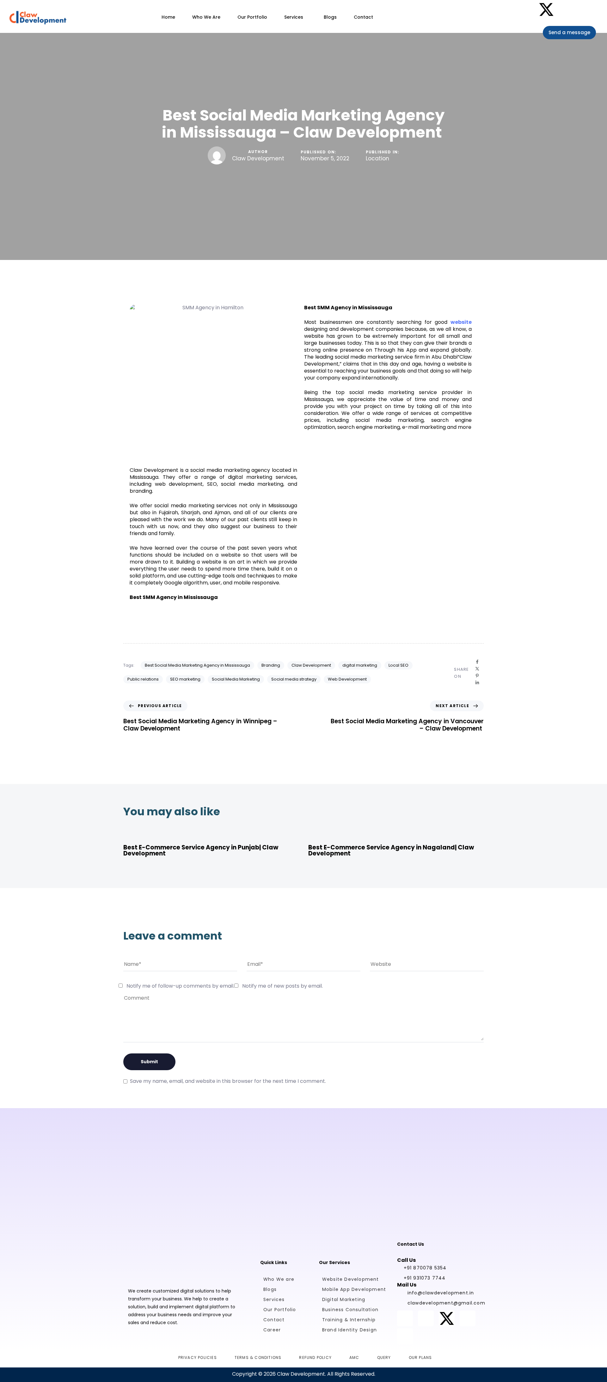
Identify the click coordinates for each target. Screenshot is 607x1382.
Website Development (350, 1279)
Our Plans (420, 1357)
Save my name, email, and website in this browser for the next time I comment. (228, 1081)
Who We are (278, 1279)
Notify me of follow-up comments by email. (180, 986)
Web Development (347, 679)
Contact (363, 17)
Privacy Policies (197, 1357)
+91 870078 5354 (425, 1268)
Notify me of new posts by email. (282, 986)
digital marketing (359, 665)
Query (384, 1357)
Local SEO (398, 665)
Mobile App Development (354, 1289)
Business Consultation (350, 1309)
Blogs (330, 17)
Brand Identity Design (349, 1330)
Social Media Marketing (236, 679)
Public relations (143, 679)
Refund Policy (315, 1357)
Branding (270, 665)
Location (377, 158)
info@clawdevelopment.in (441, 1293)
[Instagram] (525, 9)
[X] (477, 669)
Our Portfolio (252, 17)
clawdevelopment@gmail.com (443, 1303)
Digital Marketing (343, 1299)
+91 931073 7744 (425, 1278)
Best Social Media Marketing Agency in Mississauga (197, 665)
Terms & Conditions (258, 1357)
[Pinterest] (567, 9)
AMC (354, 1357)
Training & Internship (349, 1320)
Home (168, 17)
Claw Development (258, 158)
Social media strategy (293, 679)
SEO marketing (185, 679)
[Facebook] (504, 9)
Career (272, 1330)
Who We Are (206, 17)
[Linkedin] (588, 9)
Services (293, 17)
